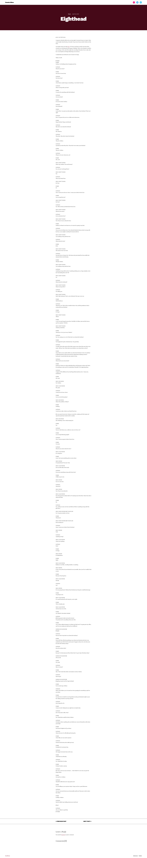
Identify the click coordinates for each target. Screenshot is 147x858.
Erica (68, 46)
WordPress (7, 855)
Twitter (140, 855)
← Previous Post (61, 821)
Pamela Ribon (9, 2)
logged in (63, 834)
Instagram (135, 855)
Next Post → (87, 821)
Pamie (69, 14)
